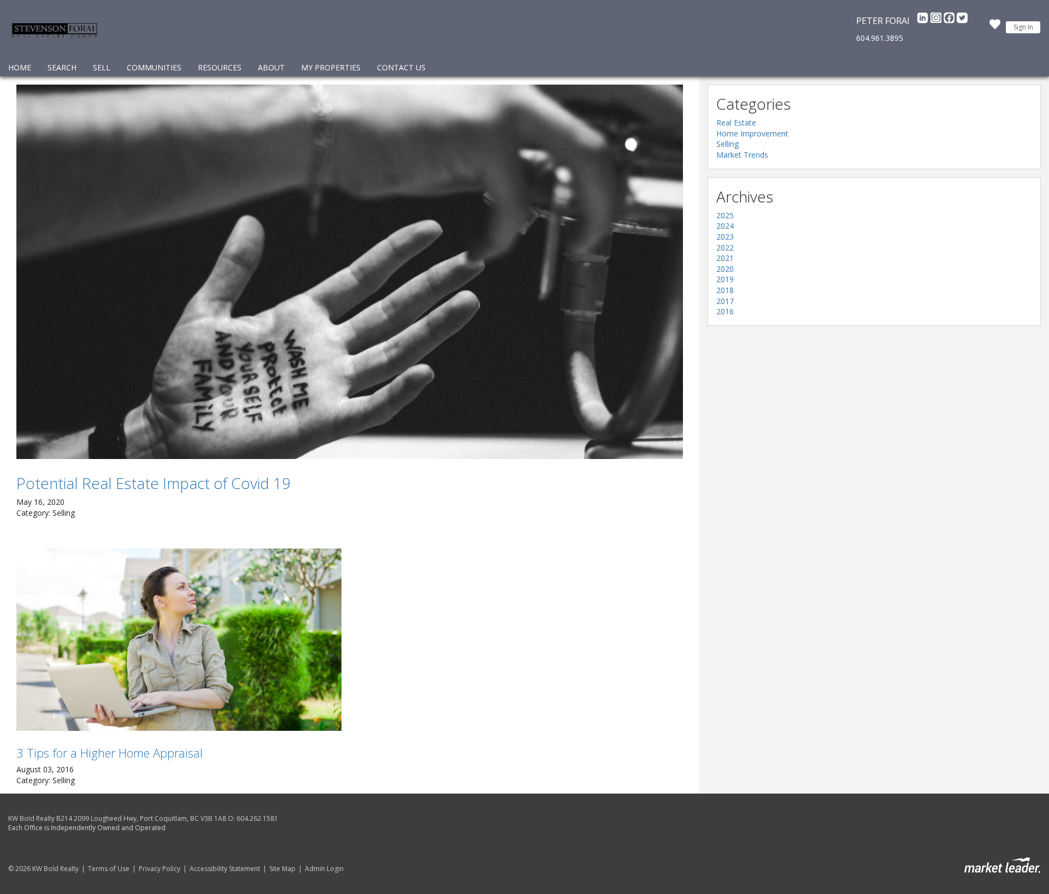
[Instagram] (937, 21)
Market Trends (742, 155)
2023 (725, 236)
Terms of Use (108, 869)
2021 (725, 258)
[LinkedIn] (923, 21)
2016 (725, 311)
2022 (725, 247)
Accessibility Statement (225, 869)
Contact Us (401, 67)
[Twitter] (962, 21)
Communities (154, 67)
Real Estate (736, 122)
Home (19, 67)
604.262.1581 (257, 818)
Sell (101, 67)
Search (62, 67)
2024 (725, 225)
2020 (725, 269)
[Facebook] (950, 21)
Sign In (1023, 27)
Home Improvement (752, 133)
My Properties (331, 67)
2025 (725, 215)
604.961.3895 (879, 38)
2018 (725, 290)
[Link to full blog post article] (349, 272)
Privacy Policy (159, 869)
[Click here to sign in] (994, 27)
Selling (727, 144)
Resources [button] (219, 67)
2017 (725, 301)
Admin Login (324, 869)
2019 (725, 279)
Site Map (282, 869)
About (271, 67)
